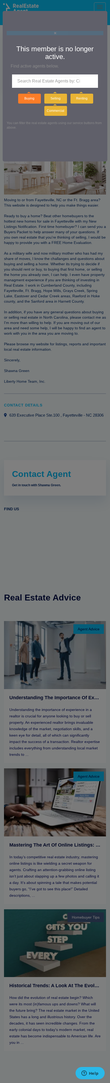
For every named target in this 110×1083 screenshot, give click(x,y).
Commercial (55, 111)
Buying (29, 98)
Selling (55, 98)
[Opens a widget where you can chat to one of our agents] (90, 1073)
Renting (82, 98)
